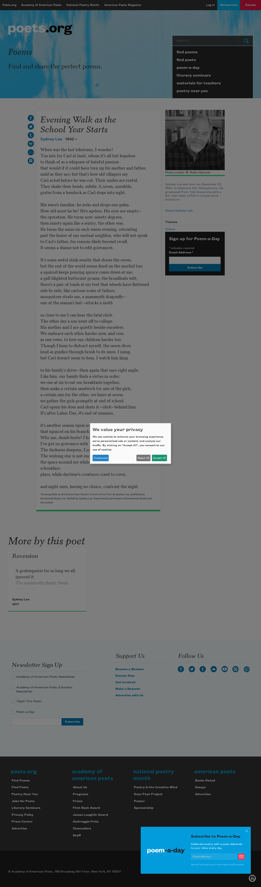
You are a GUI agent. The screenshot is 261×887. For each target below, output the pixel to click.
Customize (101, 458)
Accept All (159, 458)
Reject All (143, 458)
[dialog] (130, 443)
